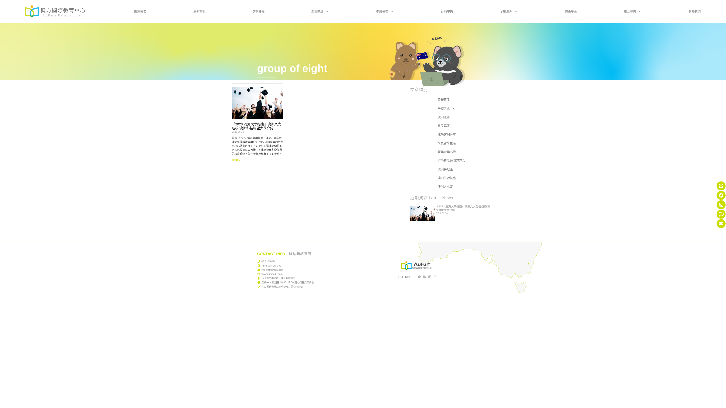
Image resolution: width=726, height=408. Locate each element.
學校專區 (444, 108)
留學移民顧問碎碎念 (451, 160)
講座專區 (571, 11)
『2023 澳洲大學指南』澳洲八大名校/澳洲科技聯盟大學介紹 (256, 126)
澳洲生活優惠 (447, 178)
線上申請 (630, 11)
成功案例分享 (447, 134)
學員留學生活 (447, 143)
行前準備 (447, 11)
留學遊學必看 (447, 152)
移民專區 (382, 11)
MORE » (236, 160)
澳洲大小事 (445, 186)
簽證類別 (317, 11)
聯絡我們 (695, 11)
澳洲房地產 (445, 169)
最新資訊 (199, 11)
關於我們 (140, 11)
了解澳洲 (506, 11)
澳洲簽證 (444, 117)
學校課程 (258, 11)
